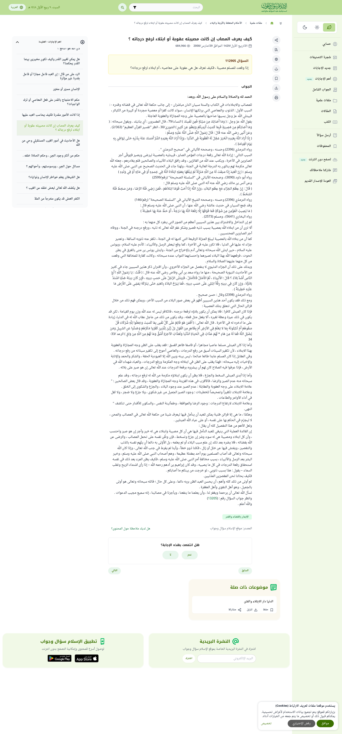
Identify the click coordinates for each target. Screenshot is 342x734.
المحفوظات (324, 146)
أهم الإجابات (319, 79)
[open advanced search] (135, 7)
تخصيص (266, 723)
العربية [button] (14, 7)
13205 (212, 499)
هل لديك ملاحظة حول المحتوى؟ (130, 528)
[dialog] (298, 716)
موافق (325, 723)
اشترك (188, 658)
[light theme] (317, 27)
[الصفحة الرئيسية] (272, 23)
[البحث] (122, 7)
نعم (189, 555)
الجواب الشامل (321, 90)
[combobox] (169, 7)
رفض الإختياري (301, 723)
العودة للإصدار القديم (318, 181)
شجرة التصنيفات (320, 57)
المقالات (326, 111)
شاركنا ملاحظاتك (320, 170)
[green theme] (329, 27)
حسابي (326, 44)
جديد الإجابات (322, 68)
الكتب (327, 122)
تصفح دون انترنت (316, 159)
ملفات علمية (323, 100)
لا (170, 555)
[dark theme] (305, 27)
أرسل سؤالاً (324, 135)
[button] (276, 40)
